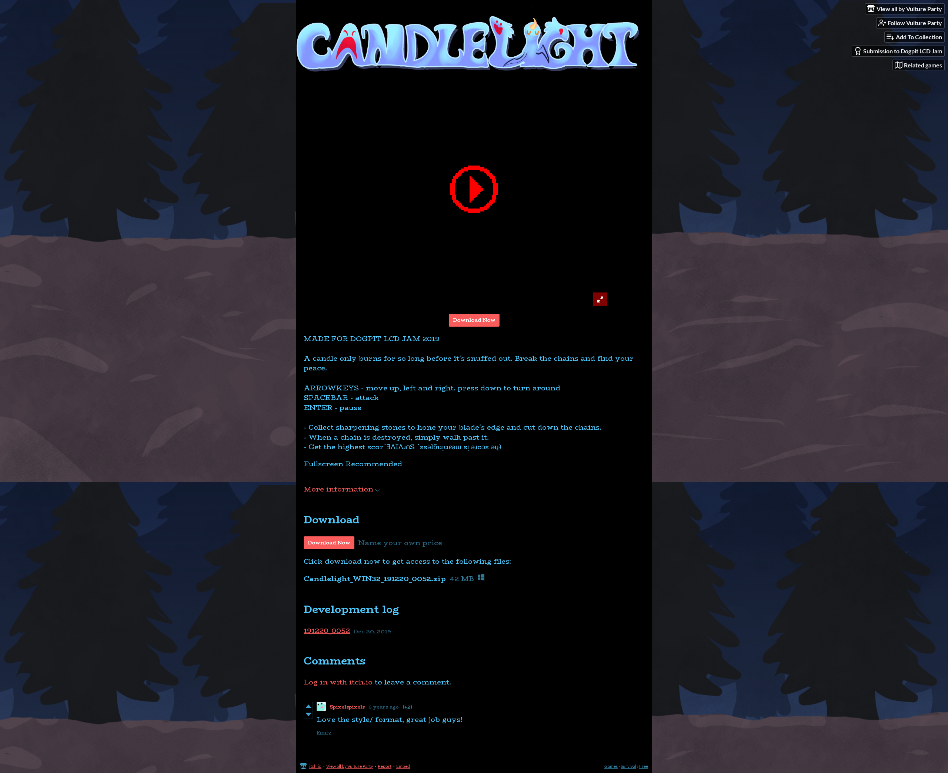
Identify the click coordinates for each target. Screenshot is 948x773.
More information (338, 489)
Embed (403, 766)
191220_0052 (327, 631)
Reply (324, 732)
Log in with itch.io (338, 682)
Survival (628, 766)
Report (384, 766)
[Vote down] (308, 714)
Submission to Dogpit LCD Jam (902, 50)
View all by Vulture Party (349, 766)
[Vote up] (308, 706)
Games (611, 766)
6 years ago (383, 706)
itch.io (315, 766)
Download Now (474, 320)
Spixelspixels (347, 706)
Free (643, 766)
